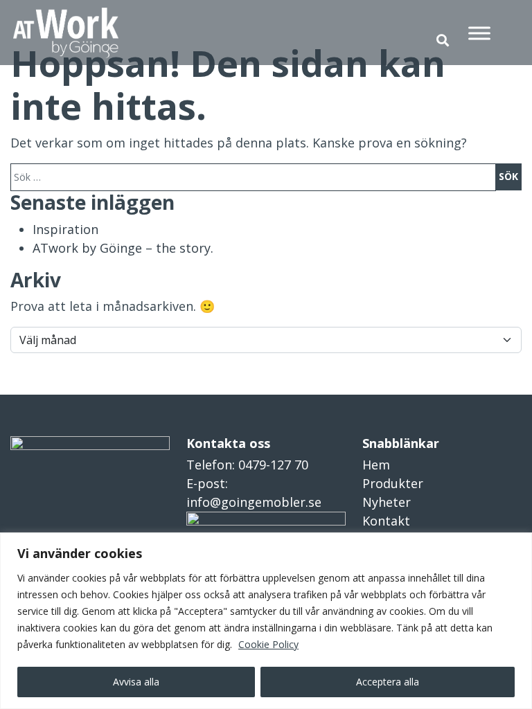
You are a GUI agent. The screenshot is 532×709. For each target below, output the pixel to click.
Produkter (392, 483)
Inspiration (65, 229)
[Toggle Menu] (479, 32)
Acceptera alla (387, 681)
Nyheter (386, 502)
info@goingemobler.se (253, 502)
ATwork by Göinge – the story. (123, 248)
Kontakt (386, 520)
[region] (266, 620)
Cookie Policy (268, 644)
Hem (376, 464)
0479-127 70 (273, 464)
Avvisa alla (136, 681)
